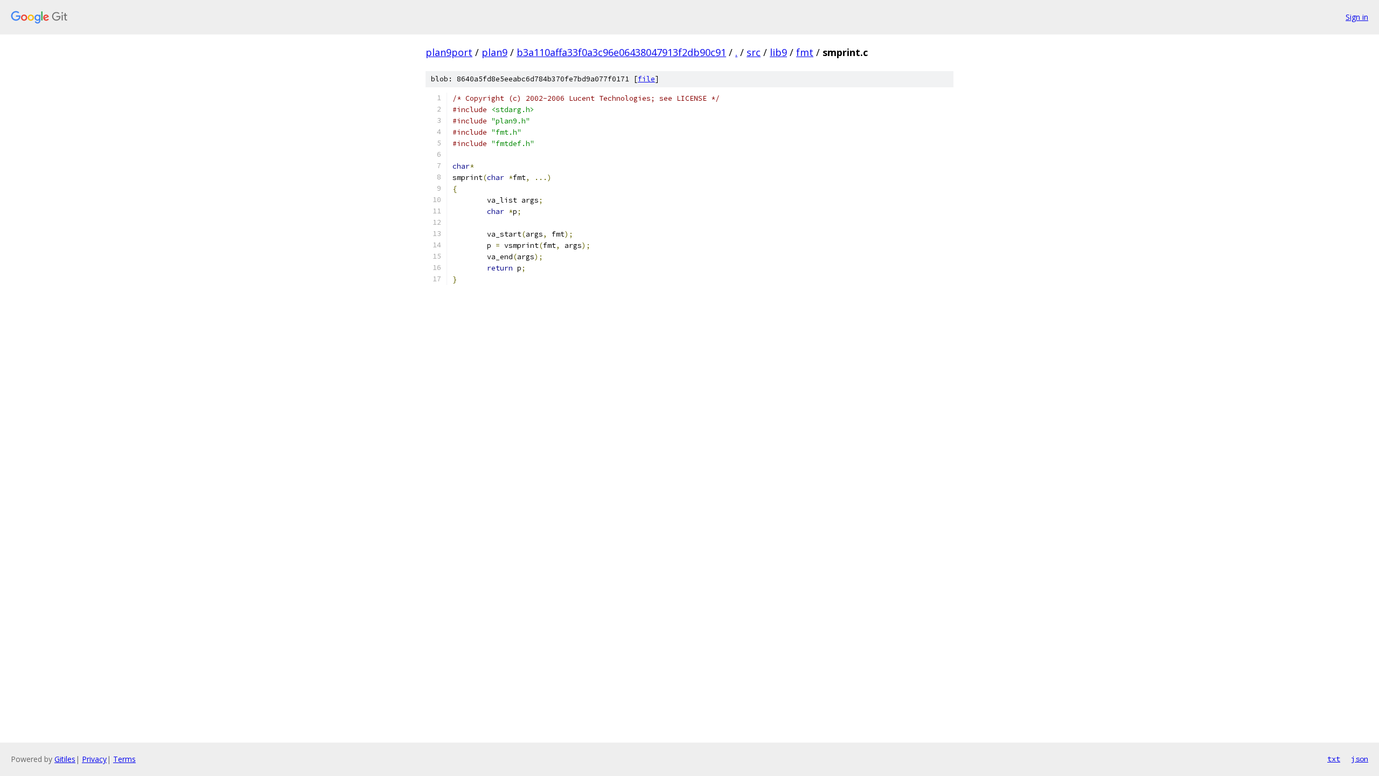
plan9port (449, 52)
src (754, 52)
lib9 (778, 52)
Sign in (1357, 17)
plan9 (494, 52)
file (646, 79)
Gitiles (64, 759)
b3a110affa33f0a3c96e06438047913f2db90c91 (621, 52)
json (1359, 759)
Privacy (94, 759)
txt (1333, 759)
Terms (124, 759)
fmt (804, 52)
